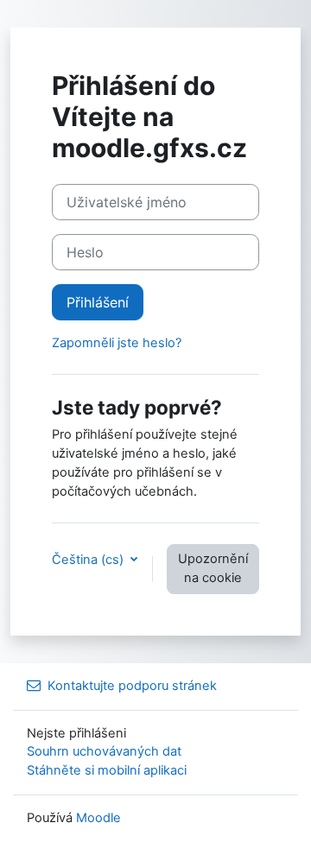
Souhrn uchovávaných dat (104, 751)
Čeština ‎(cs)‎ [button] (89, 559)
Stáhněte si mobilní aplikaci (107, 770)
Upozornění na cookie (213, 568)
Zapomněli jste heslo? (116, 343)
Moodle (98, 818)
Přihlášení (98, 302)
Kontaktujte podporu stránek (132, 685)
